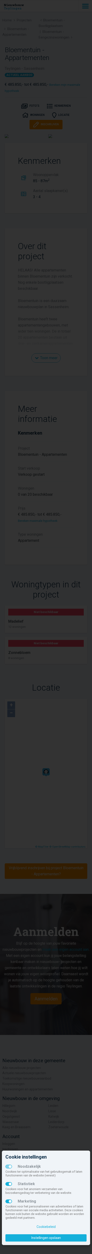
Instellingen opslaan (46, 1238)
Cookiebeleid (46, 1227)
